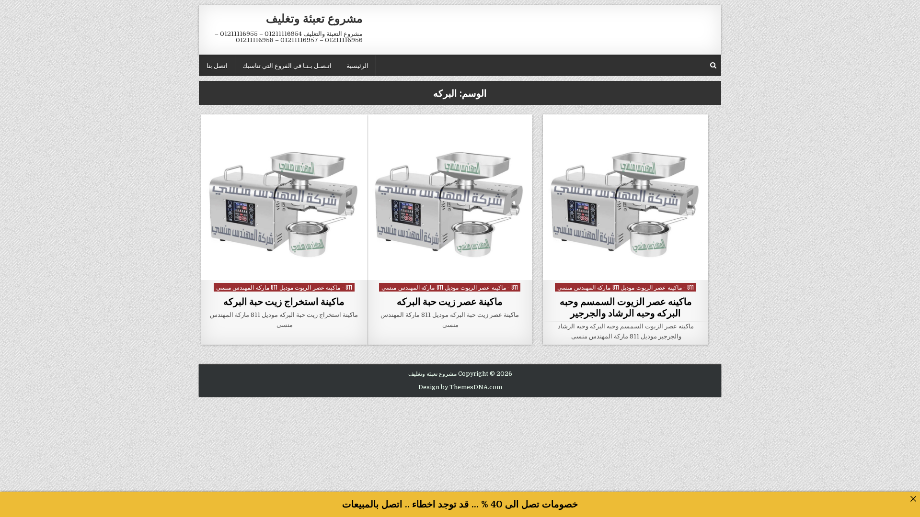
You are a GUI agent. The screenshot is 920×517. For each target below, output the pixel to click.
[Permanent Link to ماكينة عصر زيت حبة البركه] (450, 197)
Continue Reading (623, 268)
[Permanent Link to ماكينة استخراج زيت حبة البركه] (284, 197)
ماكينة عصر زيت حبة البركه (450, 300)
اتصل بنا (217, 65)
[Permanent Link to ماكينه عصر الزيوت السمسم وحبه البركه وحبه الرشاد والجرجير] (626, 197)
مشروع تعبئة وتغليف (314, 17)
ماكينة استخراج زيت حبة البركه (284, 300)
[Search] (713, 65)
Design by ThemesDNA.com (460, 387)
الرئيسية (357, 65)
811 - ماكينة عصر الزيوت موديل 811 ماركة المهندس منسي (625, 287)
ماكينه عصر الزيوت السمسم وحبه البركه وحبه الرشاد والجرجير (626, 306)
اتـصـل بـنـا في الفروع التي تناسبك (287, 65)
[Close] (913, 499)
